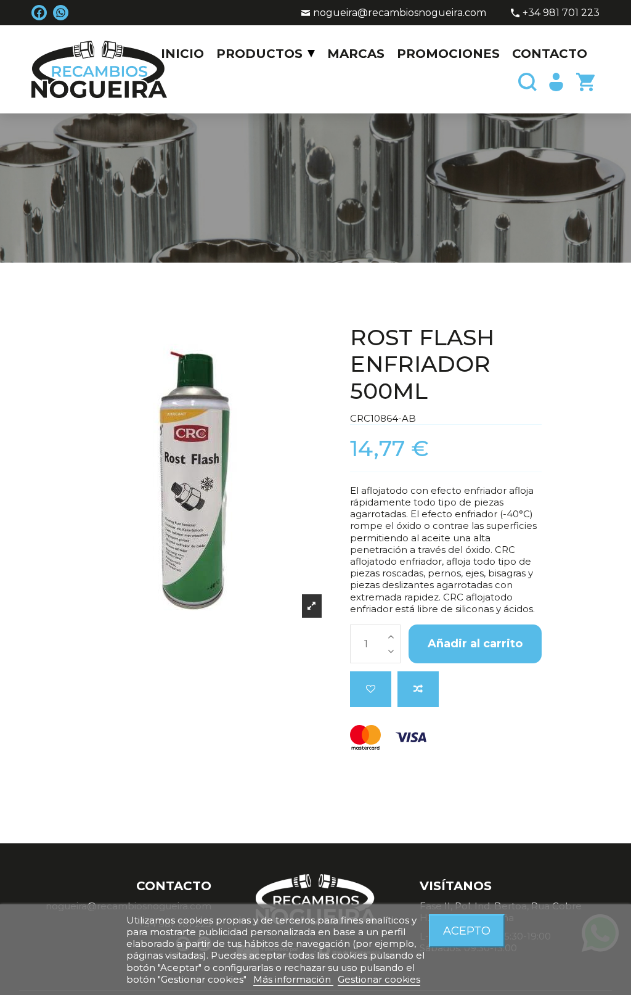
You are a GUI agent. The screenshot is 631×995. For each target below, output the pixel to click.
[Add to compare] (418, 689)
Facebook (39, 12)
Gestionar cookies (379, 979)
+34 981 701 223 (561, 12)
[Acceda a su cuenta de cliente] (555, 82)
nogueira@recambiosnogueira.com (399, 12)
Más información (293, 979)
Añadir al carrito (475, 643)
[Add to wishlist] (370, 689)
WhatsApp (60, 12)
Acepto (467, 930)
